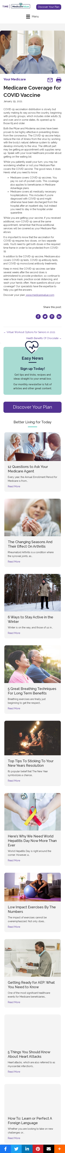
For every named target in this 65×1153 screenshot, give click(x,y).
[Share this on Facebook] (5, 1149)
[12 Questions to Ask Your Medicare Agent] (32, 446)
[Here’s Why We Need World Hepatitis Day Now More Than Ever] (32, 811)
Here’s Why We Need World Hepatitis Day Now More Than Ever (32, 840)
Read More (14, 486)
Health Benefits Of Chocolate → (44, 338)
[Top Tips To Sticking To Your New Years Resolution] (32, 737)
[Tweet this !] (16, 1149)
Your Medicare (14, 79)
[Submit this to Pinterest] (38, 1149)
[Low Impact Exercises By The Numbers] (32, 886)
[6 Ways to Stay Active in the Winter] (32, 592)
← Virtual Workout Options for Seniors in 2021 (29, 332)
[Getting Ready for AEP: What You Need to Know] (32, 957)
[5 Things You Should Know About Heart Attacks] (32, 1030)
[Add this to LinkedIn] (27, 1149)
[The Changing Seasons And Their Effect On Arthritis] (32, 517)
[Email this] (48, 1149)
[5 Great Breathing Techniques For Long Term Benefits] (32, 664)
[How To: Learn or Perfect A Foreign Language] (32, 1098)
